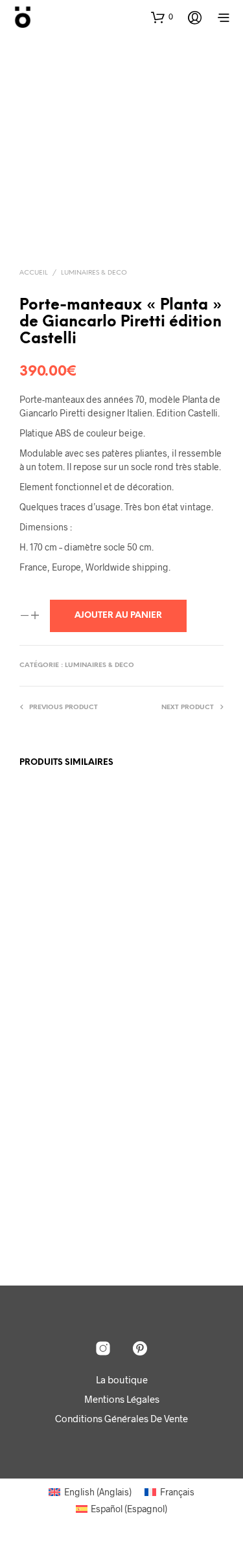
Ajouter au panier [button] (64, 910)
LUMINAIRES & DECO (94, 273)
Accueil (33, 273)
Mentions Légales (121, 1399)
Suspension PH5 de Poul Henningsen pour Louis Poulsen (57, 867)
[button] (162, 16)
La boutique (122, 1379)
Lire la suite (155, 974)
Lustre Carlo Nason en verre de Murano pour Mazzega (163, 1184)
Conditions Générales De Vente (121, 1418)
